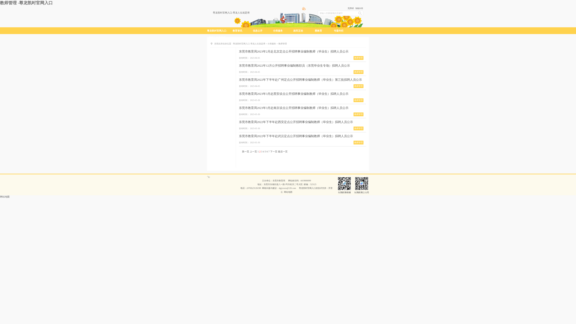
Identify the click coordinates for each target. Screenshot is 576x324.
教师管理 (282, 44)
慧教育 (318, 30)
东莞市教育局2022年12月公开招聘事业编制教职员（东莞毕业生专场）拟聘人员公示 (294, 65)
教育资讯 (237, 30)
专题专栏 (339, 30)
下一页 (274, 151)
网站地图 (288, 192)
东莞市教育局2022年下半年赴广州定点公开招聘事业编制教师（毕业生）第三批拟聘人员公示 (300, 79)
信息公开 (257, 30)
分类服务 (278, 30)
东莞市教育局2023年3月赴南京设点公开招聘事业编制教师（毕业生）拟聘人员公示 (293, 108)
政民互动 (298, 30)
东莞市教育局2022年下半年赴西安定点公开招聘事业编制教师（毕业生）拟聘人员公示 (296, 122)
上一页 (254, 151)
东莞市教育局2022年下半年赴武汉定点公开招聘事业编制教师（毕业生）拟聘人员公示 (296, 136)
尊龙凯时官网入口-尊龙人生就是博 (231, 12)
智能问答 (359, 8)
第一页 (246, 151)
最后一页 (283, 151)
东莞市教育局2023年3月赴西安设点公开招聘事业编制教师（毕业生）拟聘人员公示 (293, 93)
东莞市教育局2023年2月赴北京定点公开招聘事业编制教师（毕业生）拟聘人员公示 (293, 51)
